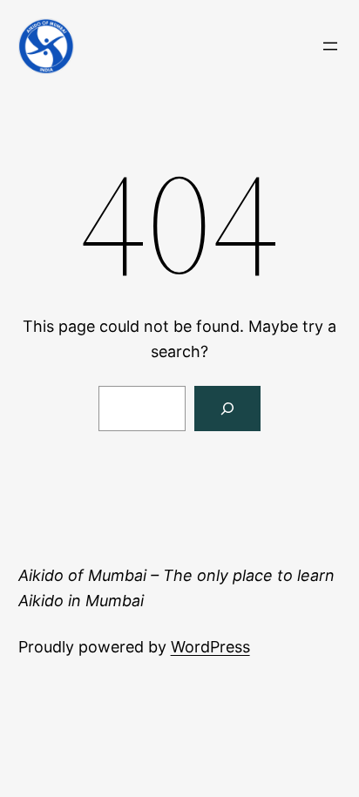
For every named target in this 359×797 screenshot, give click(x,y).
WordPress (210, 647)
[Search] (227, 408)
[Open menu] (330, 46)
